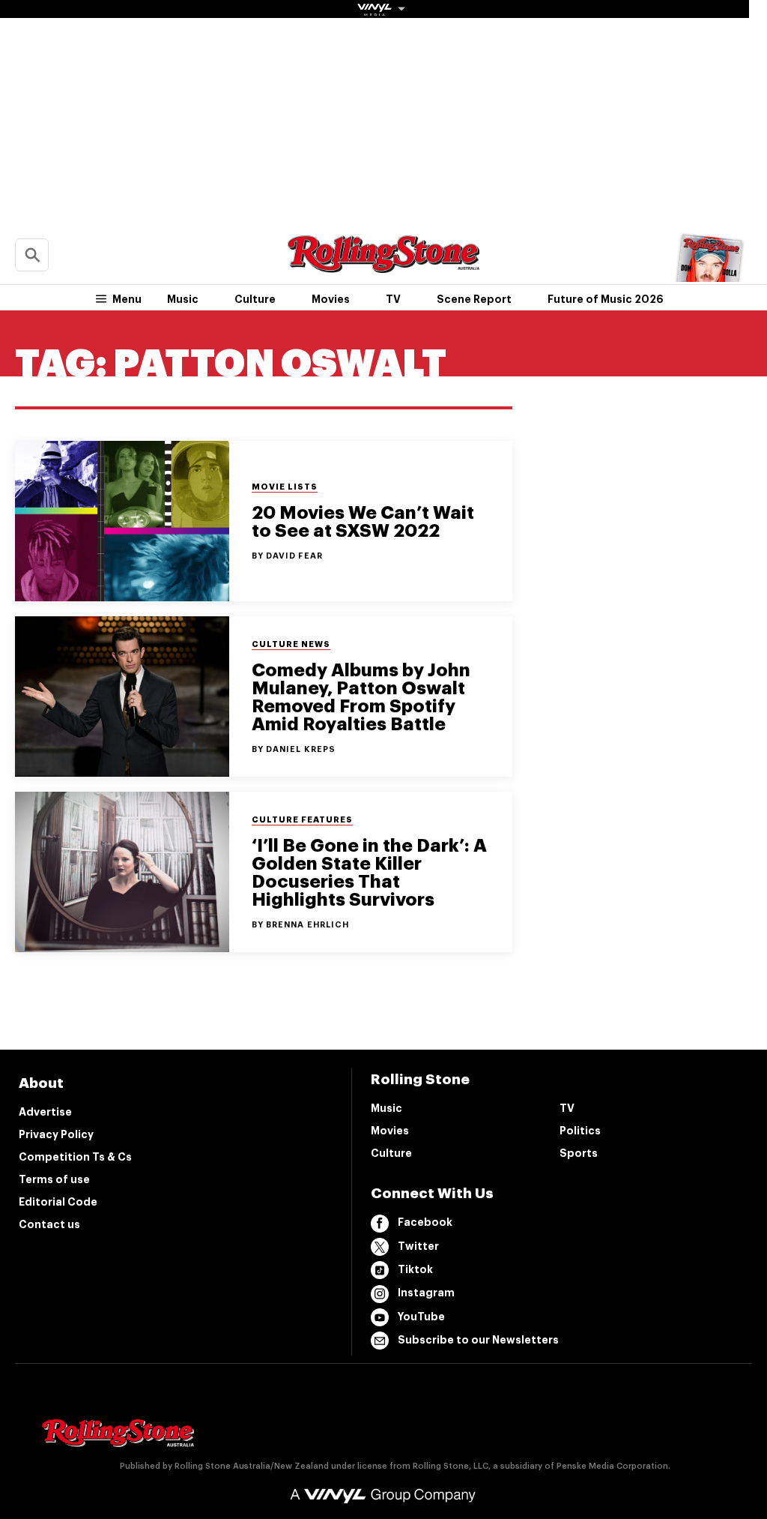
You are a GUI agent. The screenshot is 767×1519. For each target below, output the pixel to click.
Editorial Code (58, 1202)
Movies (331, 299)
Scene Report (474, 299)
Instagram (426, 1292)
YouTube (421, 1316)
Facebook (425, 1222)
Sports (579, 1153)
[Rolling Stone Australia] (383, 266)
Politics (580, 1130)
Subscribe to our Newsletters (478, 1340)
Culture (255, 299)
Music (182, 299)
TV (393, 299)
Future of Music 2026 (606, 299)
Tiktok (415, 1269)
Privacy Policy (56, 1134)
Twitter (418, 1246)
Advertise (45, 1112)
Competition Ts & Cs (75, 1157)
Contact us (49, 1224)
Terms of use (54, 1179)
